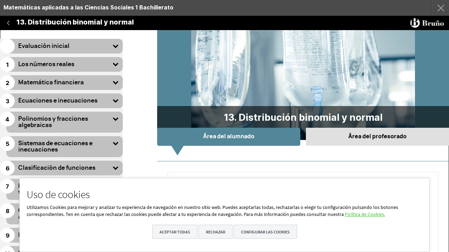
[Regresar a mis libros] (440, 7)
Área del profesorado (377, 136)
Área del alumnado (228, 136)
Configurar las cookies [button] (265, 231)
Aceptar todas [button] (175, 231)
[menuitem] (195, 7)
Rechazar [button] (215, 231)
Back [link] (8, 22)
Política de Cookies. (365, 214)
